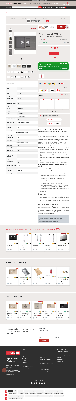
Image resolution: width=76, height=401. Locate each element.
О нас (29, 3)
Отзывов (35, 18)
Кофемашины (32, 393)
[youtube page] (42, 383)
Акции (23, 364)
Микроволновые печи (13, 393)
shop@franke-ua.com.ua (63, 351)
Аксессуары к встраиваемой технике (15, 398)
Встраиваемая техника (58, 395)
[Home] (13, 3)
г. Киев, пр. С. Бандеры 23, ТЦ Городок (45, 360)
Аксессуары (63, 18)
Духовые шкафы (54, 390)
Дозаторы (47, 390)
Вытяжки (60, 390)
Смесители (21, 390)
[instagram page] (37, 383)
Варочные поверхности (39, 390)
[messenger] (44, 383)
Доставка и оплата (46, 3)
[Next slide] (27, 59)
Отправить (44, 340)
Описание (45, 18)
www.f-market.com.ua (62, 349)
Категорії (10, 390)
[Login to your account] (67, 7)
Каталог (9, 7)
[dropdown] (58, 3)
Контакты (24, 360)
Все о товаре (13, 18)
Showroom (61, 7)
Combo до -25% (50, 7)
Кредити (24, 353)
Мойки (15, 390)
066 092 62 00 (9, 367)
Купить (54, 53)
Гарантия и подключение (27, 356)
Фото (54, 18)
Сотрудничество (36, 3)
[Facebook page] (32, 383)
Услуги (51, 395)
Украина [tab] (66, 94)
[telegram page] (34, 383)
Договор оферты (25, 358)
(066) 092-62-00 (43, 365)
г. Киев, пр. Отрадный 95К (45, 371)
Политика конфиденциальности (29, 368)
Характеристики (25, 18)
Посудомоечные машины (23, 393)
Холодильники (39, 393)
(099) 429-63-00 (60, 359)
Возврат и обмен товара (27, 366)
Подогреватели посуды (13, 395)
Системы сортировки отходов (30, 395)
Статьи (56, 7)
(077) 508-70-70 (60, 361)
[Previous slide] (21, 59)
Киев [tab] (62, 94)
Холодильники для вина (58, 393)
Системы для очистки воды (43, 395)
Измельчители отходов (29, 390)
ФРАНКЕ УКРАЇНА (44, 0)
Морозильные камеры (48, 393)
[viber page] (39, 383)
